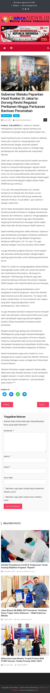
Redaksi (16, 5)
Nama (7, 456)
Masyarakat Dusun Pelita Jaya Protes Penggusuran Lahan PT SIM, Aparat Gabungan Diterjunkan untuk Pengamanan (9, 404)
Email (7, 467)
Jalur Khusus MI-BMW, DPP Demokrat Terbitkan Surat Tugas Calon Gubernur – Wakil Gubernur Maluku (24, 613)
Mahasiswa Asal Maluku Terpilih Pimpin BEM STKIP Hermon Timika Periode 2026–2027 (22, 659)
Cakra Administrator (23, 120)
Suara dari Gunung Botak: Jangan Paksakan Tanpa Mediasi (44, 404)
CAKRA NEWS (22, 665)
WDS (36, 690)
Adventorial (6, 116)
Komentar (9, 430)
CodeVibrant (42, 687)
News (16, 116)
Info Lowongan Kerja (29, 5)
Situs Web (8, 477)
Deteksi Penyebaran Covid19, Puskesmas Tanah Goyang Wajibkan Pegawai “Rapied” (24, 566)
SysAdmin (15, 690)
